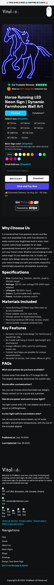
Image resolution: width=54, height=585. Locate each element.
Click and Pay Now (27, 186)
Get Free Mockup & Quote (15, 565)
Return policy (40, 521)
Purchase (15, 113)
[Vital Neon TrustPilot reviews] (27, 85)
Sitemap (6, 557)
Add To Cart (16, 178)
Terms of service (10, 521)
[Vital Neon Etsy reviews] (27, 89)
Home (4, 541)
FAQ (4, 537)
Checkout (38, 178)
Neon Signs (7, 549)
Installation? (38, 113)
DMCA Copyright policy (13, 524)
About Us (6, 545)
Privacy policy (25, 521)
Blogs (4, 553)
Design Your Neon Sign (12, 561)
